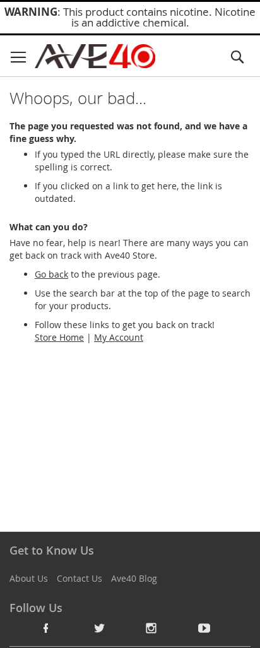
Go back (51, 274)
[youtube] (204, 627)
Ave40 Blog (134, 578)
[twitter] (99, 627)
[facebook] (46, 627)
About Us (28, 578)
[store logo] (95, 56)
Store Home (59, 337)
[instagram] (151, 627)
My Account (118, 337)
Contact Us (79, 578)
